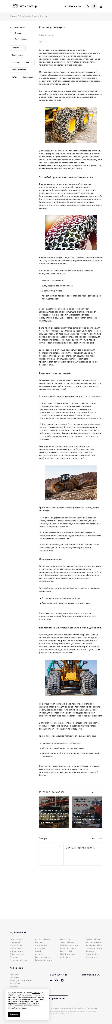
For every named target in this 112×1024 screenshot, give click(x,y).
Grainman (14, 957)
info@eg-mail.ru (91, 975)
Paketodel (15, 942)
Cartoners (40, 948)
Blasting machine (94, 945)
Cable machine (17, 954)
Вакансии (14, 987)
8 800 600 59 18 (58, 975)
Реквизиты (15, 984)
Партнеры (15, 975)
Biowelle (90, 951)
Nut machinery (16, 951)
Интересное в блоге (52, 792)
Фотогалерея (21, 39)
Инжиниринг (28, 77)
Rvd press (39, 942)
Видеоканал (20, 27)
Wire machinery (93, 939)
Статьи (18, 33)
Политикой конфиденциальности (61, 1013)
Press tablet (66, 951)
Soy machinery (67, 942)
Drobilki (38, 951)
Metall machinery (68, 954)
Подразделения (18, 933)
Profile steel (15, 948)
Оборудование (17, 47)
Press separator (43, 957)
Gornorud (39, 954)
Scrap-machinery (94, 948)
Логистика (16, 62)
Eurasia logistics (17, 939)
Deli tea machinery (69, 945)
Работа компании (19, 69)
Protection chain (94, 942)
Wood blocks (16, 945)
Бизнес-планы (17, 55)
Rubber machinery (43, 960)
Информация (16, 968)
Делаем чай (41, 945)
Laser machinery (68, 948)
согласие (36, 993)
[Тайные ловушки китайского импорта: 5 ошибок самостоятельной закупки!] (87, 812)
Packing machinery (18, 960)
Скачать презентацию (53, 999)
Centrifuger (92, 957)
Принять (14, 1014)
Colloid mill (65, 957)
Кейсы (14, 77)
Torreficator (92, 954)
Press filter (65, 939)
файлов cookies (24, 995)
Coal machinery (42, 939)
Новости (29, 62)
